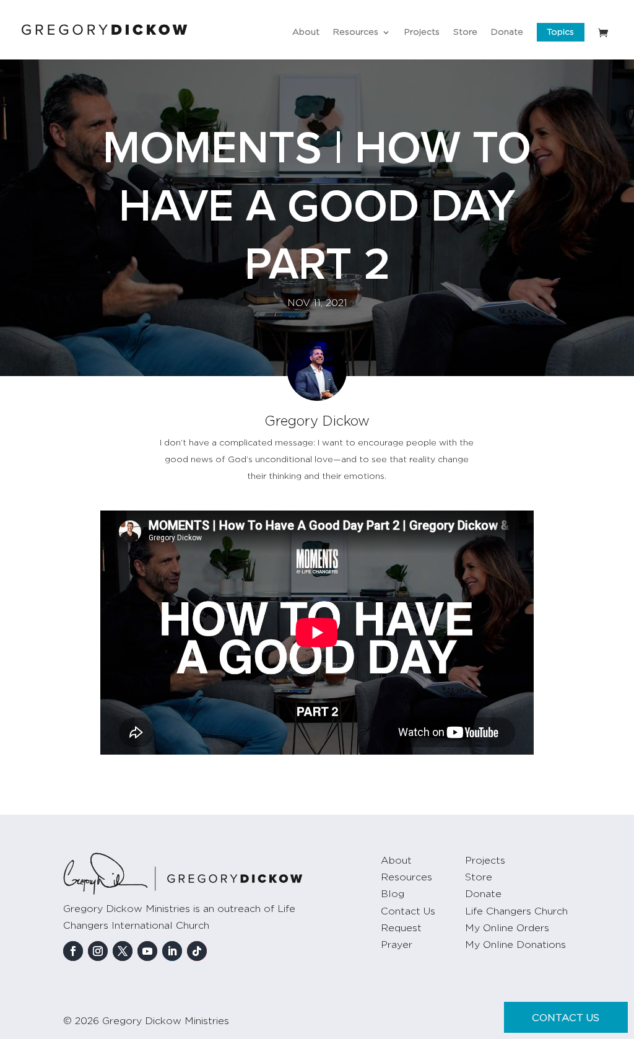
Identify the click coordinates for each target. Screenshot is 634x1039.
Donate (507, 32)
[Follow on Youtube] (147, 951)
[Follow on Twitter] (122, 951)
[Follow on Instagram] (98, 951)
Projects (422, 32)
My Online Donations (515, 945)
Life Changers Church (516, 911)
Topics (560, 32)
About (305, 32)
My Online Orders (507, 928)
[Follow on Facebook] (73, 951)
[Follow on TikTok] (197, 951)
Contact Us (408, 911)
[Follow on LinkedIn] (172, 951)
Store (465, 32)
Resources (355, 32)
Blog (392, 894)
